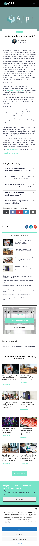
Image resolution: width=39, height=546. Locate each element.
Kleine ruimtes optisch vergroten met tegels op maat (23, 268)
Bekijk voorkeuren (19, 539)
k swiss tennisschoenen (15, 90)
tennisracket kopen (12, 149)
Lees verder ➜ (6, 384)
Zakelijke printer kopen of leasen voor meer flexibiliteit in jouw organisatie (10, 457)
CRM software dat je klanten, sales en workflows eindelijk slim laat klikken (28, 457)
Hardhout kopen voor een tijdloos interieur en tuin (23, 250)
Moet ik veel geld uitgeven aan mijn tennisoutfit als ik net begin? (20, 170)
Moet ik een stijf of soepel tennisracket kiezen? (20, 194)
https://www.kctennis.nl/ (11, 153)
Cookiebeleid (18, 543)
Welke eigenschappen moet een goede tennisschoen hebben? (20, 178)
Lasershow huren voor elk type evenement (16, 295)
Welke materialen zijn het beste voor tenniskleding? (20, 202)
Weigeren (19, 534)
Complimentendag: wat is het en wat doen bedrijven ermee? (25, 259)
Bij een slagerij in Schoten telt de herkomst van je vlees (18, 298)
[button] (36, 509)
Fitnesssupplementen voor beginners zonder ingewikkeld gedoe (24, 242)
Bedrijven (19, 32)
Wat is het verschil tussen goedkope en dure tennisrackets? (20, 186)
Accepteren (19, 529)
